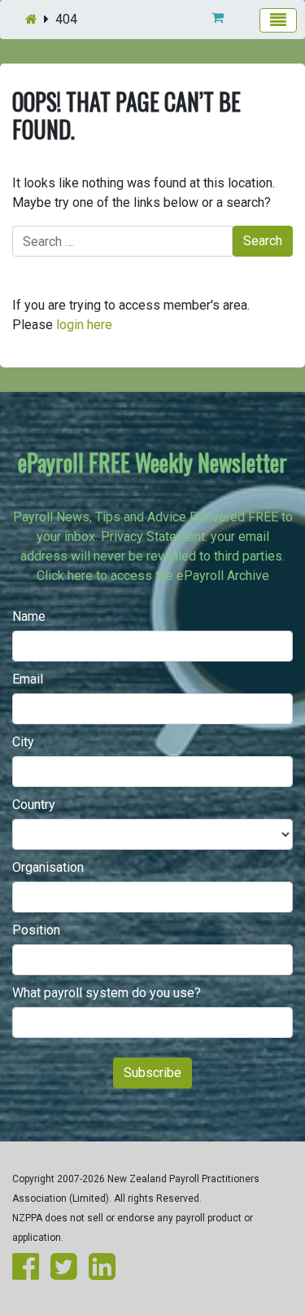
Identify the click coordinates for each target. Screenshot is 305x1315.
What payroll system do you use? (106, 993)
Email (27, 679)
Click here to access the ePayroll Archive (153, 575)
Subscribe (152, 1072)
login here (84, 324)
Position (36, 930)
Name (29, 616)
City (23, 742)
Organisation (48, 867)
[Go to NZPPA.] (31, 19)
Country (33, 804)
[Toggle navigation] (278, 20)
